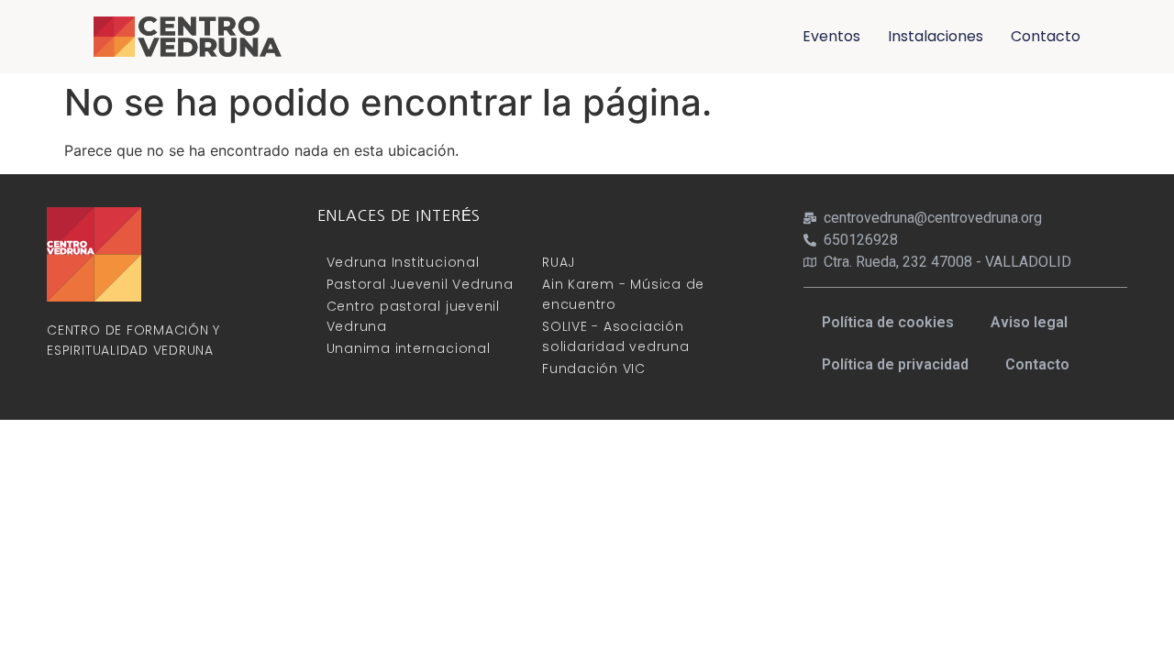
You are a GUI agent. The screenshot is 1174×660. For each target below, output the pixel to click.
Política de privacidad (895, 364)
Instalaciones (935, 36)
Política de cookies (888, 322)
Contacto (1045, 36)
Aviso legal (1029, 322)
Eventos (831, 36)
